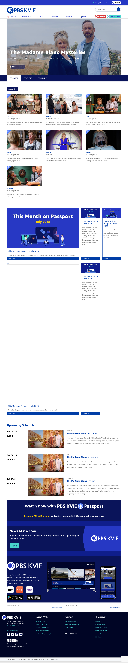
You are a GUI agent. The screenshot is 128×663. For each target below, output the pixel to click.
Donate (101, 17)
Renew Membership (100, 624)
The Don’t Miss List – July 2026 (90, 222)
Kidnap (88, 152)
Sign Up (14, 546)
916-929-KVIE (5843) (13, 625)
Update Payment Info (101, 630)
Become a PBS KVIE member (37, 516)
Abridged (98, 3)
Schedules (26, 17)
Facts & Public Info (41, 624)
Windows (10, 188)
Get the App (115, 17)
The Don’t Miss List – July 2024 (90, 277)
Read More (11, 258)
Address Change (99, 634)
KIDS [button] (85, 17)
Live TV (13, 17)
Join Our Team (40, 621)
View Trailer (19, 67)
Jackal (9, 152)
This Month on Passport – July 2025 (23, 406)
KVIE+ (108, 3)
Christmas (10, 116)
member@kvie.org (12, 630)
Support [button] (55, 17)
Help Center (98, 637)
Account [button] (117, 2)
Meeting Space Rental (42, 630)
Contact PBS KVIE (70, 621)
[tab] (28, 78)
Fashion (49, 152)
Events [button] (69, 17)
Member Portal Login (101, 627)
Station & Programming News (44, 634)
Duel (87, 116)
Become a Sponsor (57, 607)
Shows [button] (40, 17)
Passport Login (99, 621)
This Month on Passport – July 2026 (23, 251)
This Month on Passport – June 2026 (110, 223)
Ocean (48, 116)
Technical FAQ (69, 627)
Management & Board (42, 627)
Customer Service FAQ (72, 624)
